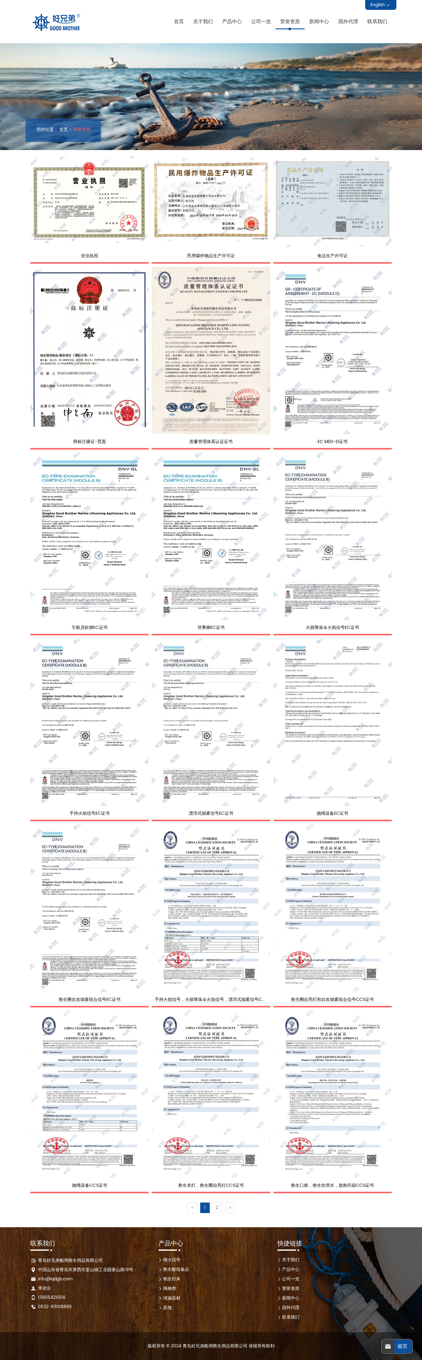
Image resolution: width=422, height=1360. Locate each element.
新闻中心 (319, 22)
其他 (167, 1307)
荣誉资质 (290, 22)
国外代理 (348, 22)
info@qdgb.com (55, 1279)
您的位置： (47, 130)
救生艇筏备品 (176, 1269)
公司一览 (261, 22)
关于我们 (203, 22)
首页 (179, 22)
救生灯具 (171, 1279)
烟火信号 (171, 1259)
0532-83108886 (55, 1306)
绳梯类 (169, 1288)
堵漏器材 (171, 1298)
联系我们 (377, 22)
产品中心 (232, 22)
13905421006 (51, 1297)
